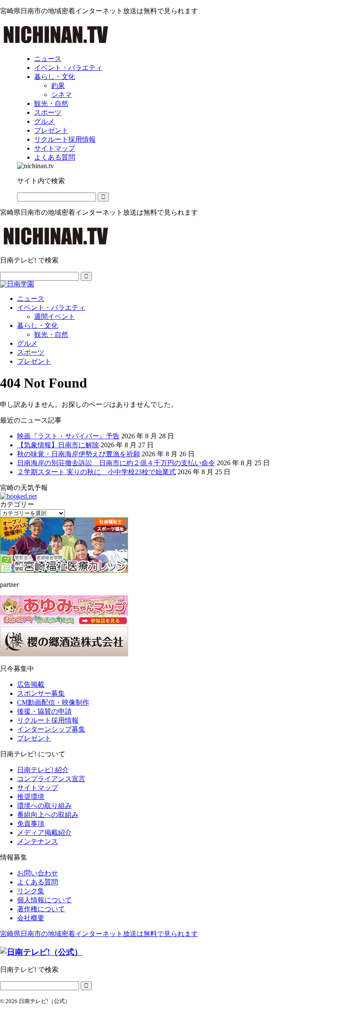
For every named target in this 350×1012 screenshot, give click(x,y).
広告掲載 (30, 684)
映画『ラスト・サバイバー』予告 (68, 436)
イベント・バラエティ (51, 307)
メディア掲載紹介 (44, 832)
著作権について (41, 909)
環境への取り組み (44, 805)
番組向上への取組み (48, 814)
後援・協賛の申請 (44, 711)
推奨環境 (30, 796)
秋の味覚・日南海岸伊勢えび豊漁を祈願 (78, 454)
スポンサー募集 (41, 693)
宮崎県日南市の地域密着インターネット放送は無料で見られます (99, 933)
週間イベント (54, 316)
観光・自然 (51, 334)
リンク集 (30, 891)
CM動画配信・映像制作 (53, 702)
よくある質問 (37, 882)
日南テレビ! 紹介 (43, 769)
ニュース (30, 298)
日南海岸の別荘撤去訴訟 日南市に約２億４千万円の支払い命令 (116, 463)
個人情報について (44, 900)
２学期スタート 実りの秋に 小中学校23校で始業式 (96, 471)
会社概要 (30, 918)
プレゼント (34, 361)
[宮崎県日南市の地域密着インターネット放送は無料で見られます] (56, 43)
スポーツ (30, 352)
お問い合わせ (37, 873)
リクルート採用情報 (48, 720)
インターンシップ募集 (51, 729)
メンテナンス (37, 841)
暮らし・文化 (37, 325)
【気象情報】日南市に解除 (58, 445)
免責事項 (30, 823)
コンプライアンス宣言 (51, 778)
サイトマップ (37, 787)
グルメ (27, 343)
